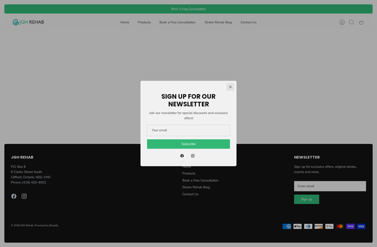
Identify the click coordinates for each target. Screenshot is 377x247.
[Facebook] (182, 156)
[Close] (230, 87)
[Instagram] (192, 156)
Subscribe (189, 144)
